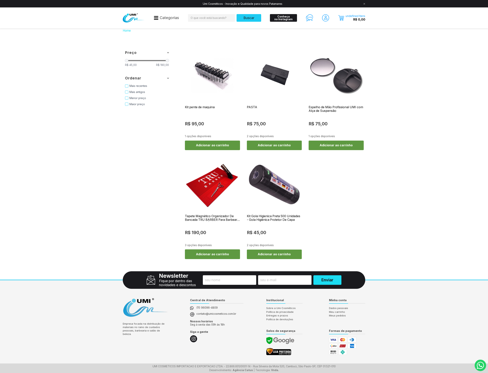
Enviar (327, 280)
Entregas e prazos (277, 315)
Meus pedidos (337, 315)
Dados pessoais (338, 308)
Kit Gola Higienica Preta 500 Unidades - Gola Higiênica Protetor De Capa (273, 218)
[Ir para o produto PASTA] (274, 75)
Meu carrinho (337, 311)
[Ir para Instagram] (193, 338)
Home (127, 30)
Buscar (248, 18)
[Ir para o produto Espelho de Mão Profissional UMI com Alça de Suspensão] (336, 75)
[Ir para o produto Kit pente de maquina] (212, 75)
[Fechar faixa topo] (364, 3)
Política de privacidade (280, 311)
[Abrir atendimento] (309, 18)
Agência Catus (243, 370)
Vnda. (275, 370)
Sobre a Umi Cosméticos (281, 308)
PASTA (252, 107)
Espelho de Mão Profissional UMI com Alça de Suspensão (336, 109)
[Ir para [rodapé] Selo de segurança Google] (280, 340)
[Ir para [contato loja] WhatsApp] (480, 365)
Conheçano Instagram (283, 18)
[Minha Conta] (325, 18)
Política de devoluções (279, 319)
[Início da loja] (134, 18)
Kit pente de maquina (200, 107)
